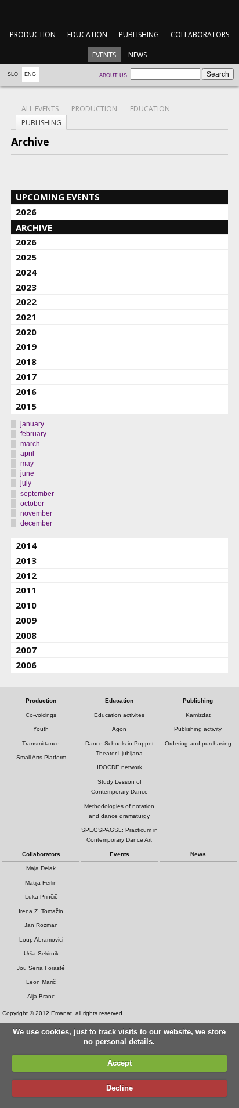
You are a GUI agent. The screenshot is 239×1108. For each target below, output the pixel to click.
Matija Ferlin (41, 882)
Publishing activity (198, 729)
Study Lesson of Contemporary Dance (119, 787)
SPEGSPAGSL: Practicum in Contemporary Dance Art (119, 835)
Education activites (119, 715)
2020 (26, 332)
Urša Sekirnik (41, 953)
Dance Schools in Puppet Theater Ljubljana (119, 748)
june (27, 473)
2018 (26, 361)
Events (104, 55)
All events (40, 109)
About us (113, 75)
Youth (41, 729)
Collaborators (200, 34)
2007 (26, 650)
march (30, 444)
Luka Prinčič (41, 896)
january (32, 424)
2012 (26, 575)
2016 (26, 391)
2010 (26, 605)
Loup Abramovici (41, 939)
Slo (13, 74)
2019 (26, 346)
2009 (26, 620)
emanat (119, 12)
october (32, 503)
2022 (26, 301)
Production (33, 34)
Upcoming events (58, 196)
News (137, 55)
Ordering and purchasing (198, 743)
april (27, 454)
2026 (26, 212)
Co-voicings (41, 715)
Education (87, 34)
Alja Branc (41, 996)
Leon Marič (41, 982)
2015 (26, 406)
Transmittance (41, 743)
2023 (26, 287)
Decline (119, 1088)
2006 (26, 665)
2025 (26, 257)
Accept (119, 1063)
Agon (119, 729)
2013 (26, 560)
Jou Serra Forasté (41, 968)
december (36, 523)
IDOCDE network (119, 767)
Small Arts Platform (41, 757)
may (27, 463)
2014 (26, 545)
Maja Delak (41, 868)
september (37, 494)
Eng (30, 74)
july (25, 483)
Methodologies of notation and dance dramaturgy (119, 811)
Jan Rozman (41, 925)
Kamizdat (198, 715)
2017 (26, 376)
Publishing (139, 34)
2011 (26, 590)
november (36, 513)
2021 (26, 317)
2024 (26, 272)
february (33, 434)
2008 (26, 635)
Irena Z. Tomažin (41, 911)
